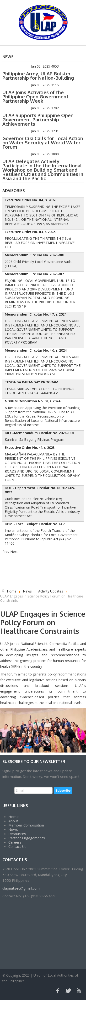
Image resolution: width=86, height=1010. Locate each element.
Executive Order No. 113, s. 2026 (30, 232)
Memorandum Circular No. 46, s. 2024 (36, 350)
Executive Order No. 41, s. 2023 (29, 447)
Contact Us (17, 846)
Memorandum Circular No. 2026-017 (34, 274)
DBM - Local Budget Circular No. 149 (35, 524)
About (13, 820)
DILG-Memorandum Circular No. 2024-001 (39, 433)
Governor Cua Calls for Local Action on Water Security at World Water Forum (42, 142)
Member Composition (26, 825)
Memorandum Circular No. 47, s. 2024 (36, 314)
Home (13, 816)
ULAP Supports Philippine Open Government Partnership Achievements (38, 119)
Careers (15, 842)
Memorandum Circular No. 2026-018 (34, 255)
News (13, 829)
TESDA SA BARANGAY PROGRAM (31, 382)
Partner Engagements (26, 838)
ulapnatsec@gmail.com (21, 888)
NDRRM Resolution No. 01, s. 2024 (33, 401)
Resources (17, 833)
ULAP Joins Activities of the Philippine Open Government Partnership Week (35, 96)
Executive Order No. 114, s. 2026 (30, 200)
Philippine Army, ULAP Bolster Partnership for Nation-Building (38, 75)
